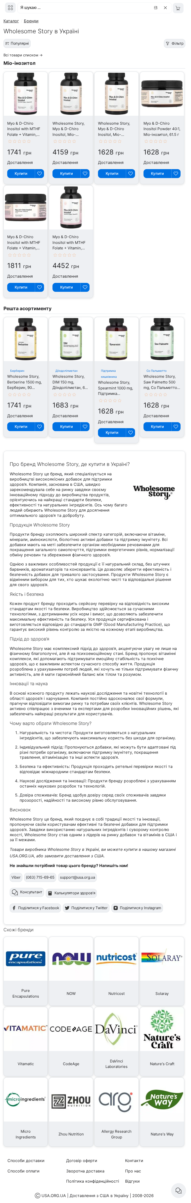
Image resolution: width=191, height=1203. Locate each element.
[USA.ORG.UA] (10, 7)
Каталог (11, 20)
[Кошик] (178, 8)
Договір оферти (81, 1160)
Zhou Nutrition (71, 1134)
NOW (71, 993)
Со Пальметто (156, 371)
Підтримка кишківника (109, 373)
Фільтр (178, 43)
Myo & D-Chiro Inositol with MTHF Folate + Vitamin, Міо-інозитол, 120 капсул (23, 134)
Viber (16, 877)
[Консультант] (178, 1190)
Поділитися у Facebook (38, 907)
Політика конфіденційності (92, 1181)
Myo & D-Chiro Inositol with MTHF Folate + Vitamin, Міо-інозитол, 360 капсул (69, 248)
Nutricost (116, 993)
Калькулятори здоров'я (74, 893)
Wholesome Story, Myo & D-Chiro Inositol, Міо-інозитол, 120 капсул (114, 134)
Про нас (133, 1170)
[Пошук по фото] (156, 7)
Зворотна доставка (85, 1170)
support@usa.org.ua (77, 877)
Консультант (31, 892)
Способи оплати (23, 1170)
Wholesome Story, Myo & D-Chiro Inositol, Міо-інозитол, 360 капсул (68, 134)
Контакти (134, 1160)
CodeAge (71, 1063)
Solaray (162, 993)
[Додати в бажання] (39, 173)
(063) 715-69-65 (40, 877)
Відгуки (132, 1181)
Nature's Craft (162, 1063)
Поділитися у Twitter (89, 907)
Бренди (31, 20)
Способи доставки (26, 1160)
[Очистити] (166, 7)
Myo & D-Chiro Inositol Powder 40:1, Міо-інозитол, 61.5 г (161, 129)
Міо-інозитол (19, 63)
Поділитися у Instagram (140, 907)
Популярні (20, 43)
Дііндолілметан (66, 371)
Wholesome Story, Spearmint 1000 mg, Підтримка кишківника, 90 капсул (115, 393)
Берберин (17, 371)
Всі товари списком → (23, 55)
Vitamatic (26, 1063)
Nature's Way (162, 1134)
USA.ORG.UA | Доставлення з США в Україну (85, 1195)
